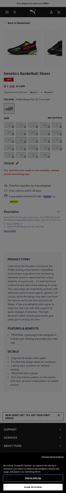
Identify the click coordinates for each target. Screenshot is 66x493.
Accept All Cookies (33, 487)
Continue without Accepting (52, 457)
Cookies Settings (33, 478)
